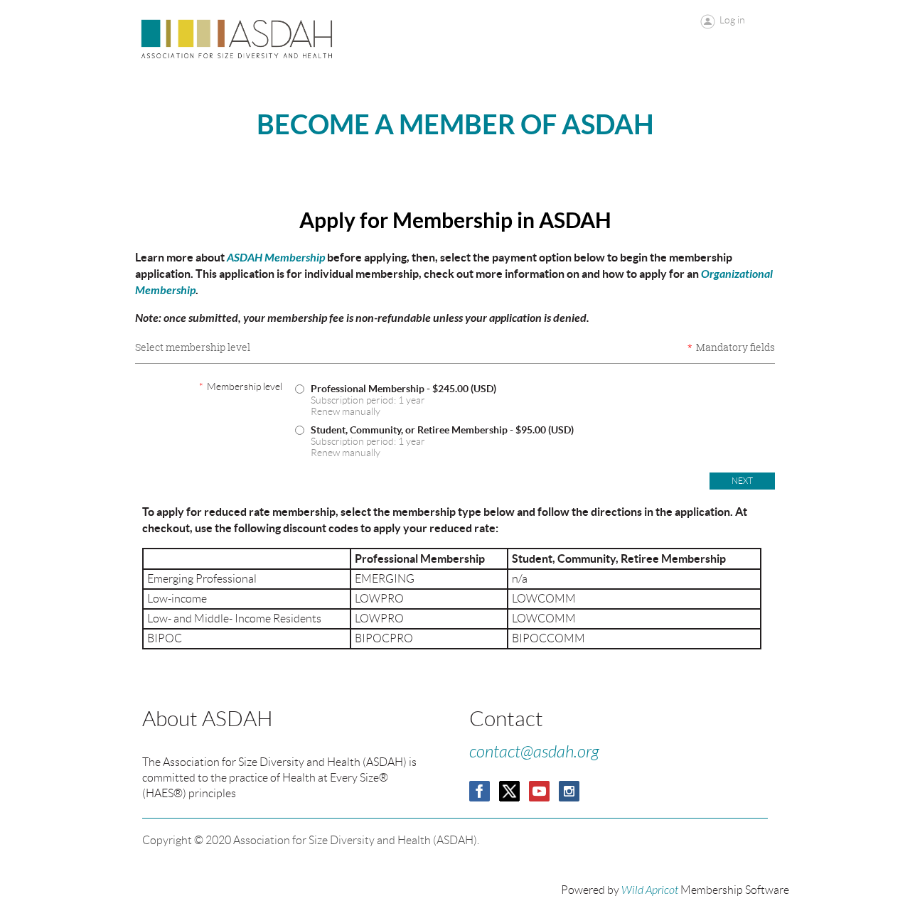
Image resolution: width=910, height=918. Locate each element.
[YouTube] (539, 791)
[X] (509, 791)
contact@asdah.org (534, 752)
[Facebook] (479, 791)
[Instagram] (569, 791)
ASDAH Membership (276, 257)
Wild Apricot (649, 890)
